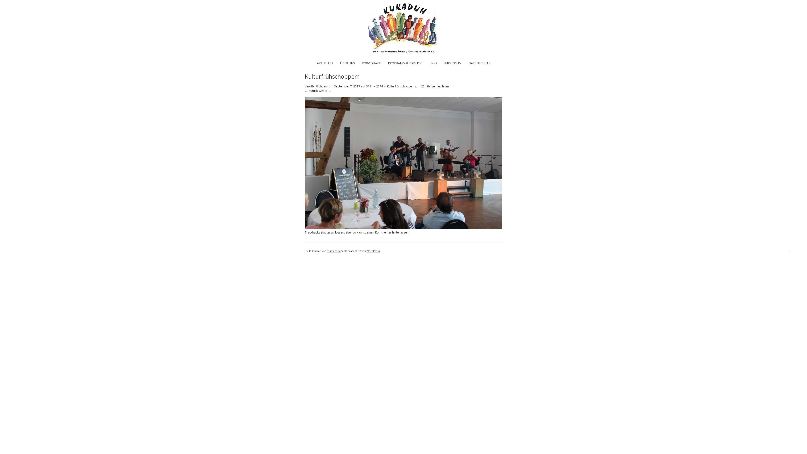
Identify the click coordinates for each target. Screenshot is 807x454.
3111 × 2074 (374, 86)
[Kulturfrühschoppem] (403, 228)
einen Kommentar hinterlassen (388, 232)
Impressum (453, 63)
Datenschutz (479, 63)
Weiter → (325, 91)
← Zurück (311, 91)
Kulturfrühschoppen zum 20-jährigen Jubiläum (418, 86)
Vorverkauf (371, 63)
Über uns (347, 63)
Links (433, 63)
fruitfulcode (334, 251)
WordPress (373, 251)
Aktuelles (325, 63)
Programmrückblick (405, 63)
